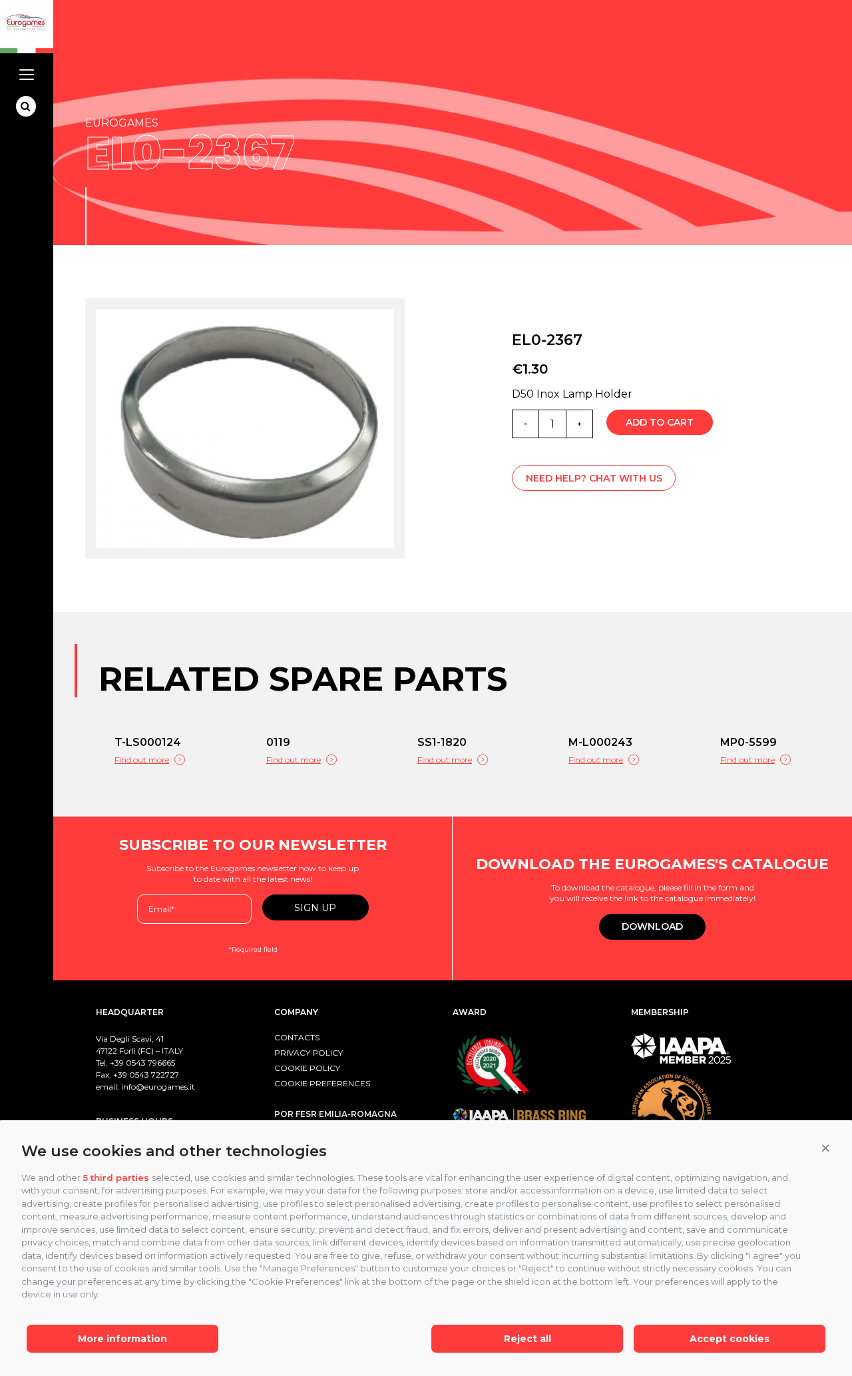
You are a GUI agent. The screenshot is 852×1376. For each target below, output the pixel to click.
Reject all (527, 1339)
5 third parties (116, 1177)
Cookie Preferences (322, 1083)
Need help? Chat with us (594, 478)
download (652, 926)
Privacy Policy (308, 1053)
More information (122, 1339)
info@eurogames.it (158, 1087)
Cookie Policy (307, 1068)
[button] (825, 1148)
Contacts (297, 1037)
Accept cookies (729, 1339)
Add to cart (660, 422)
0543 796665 (150, 1063)
